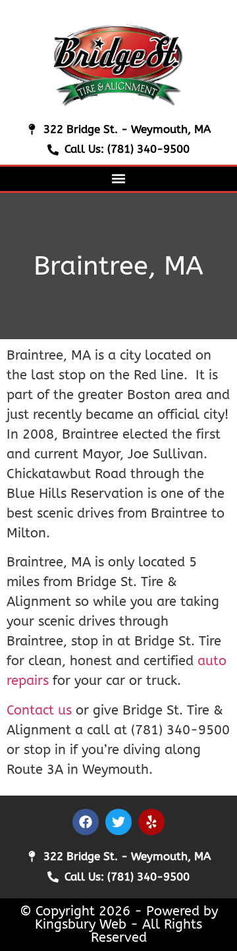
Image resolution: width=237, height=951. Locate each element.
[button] (119, 179)
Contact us (39, 710)
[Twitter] (118, 822)
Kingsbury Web (80, 924)
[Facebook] (85, 822)
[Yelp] (151, 822)
